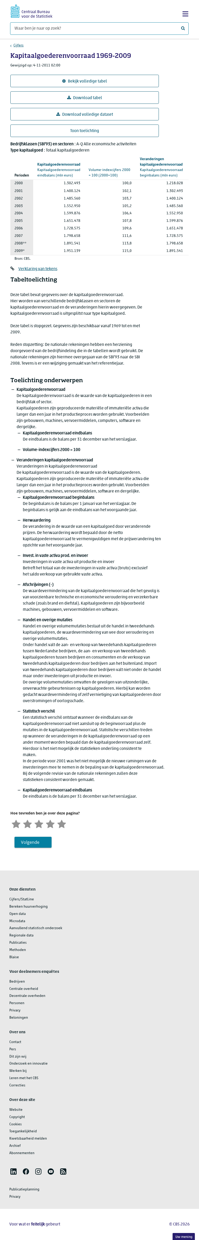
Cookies (15, 1124)
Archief (15, 1146)
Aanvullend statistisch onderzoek (35, 928)
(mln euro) (58, 170)
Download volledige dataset (87, 115)
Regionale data (21, 935)
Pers (12, 1049)
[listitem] (13, 1171)
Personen (16, 1003)
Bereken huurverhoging (28, 906)
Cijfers (18, 45)
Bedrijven (17, 981)
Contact (15, 1042)
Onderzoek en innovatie (28, 1063)
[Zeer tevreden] (61, 823)
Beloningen (18, 1017)
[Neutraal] (39, 823)
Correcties (17, 1085)
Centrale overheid (23, 989)
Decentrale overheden (27, 996)
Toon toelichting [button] (84, 131)
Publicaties (18, 942)
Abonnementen (21, 1153)
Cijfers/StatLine (21, 899)
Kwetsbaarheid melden (28, 1138)
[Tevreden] (50, 823)
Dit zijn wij (17, 1056)
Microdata (17, 921)
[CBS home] (31, 10)
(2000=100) (110, 170)
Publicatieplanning (24, 1189)
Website (16, 1110)
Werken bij (18, 1071)
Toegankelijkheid (23, 1131)
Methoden (17, 950)
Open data (17, 914)
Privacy (14, 1010)
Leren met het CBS (23, 1078)
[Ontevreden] (27, 823)
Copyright (17, 1117)
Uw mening (183, 1237)
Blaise (14, 957)
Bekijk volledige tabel (87, 81)
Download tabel (87, 98)
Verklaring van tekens (37, 269)
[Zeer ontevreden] (16, 823)
